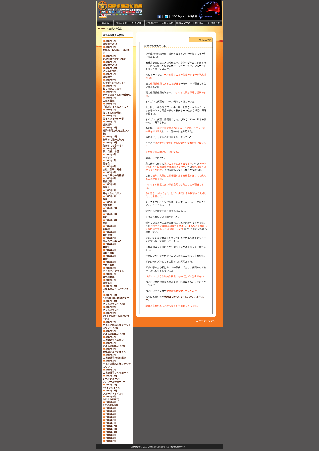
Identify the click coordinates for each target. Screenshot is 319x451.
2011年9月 (111, 435)
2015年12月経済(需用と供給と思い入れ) (116, 130)
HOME (105, 23)
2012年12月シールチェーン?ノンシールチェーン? (114, 378)
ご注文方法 (167, 23)
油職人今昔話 (183, 23)
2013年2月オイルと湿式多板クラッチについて (117, 364)
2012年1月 (111, 423)
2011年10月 (111, 432)
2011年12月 (111, 426)
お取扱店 (192, 16)
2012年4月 (111, 414)
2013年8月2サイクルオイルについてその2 (116, 316)
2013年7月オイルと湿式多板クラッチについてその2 (117, 325)
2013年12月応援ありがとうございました (117, 289)
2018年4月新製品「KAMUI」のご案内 (116, 50)
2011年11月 (111, 429)
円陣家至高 (121, 23)
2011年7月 (111, 441)
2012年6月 (111, 408)
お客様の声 (152, 23)
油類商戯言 (198, 23)
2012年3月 (111, 417)
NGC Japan (178, 16)
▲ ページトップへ (205, 321)
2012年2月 (111, 420)
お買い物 (136, 23)
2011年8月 (111, 438)
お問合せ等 (214, 23)
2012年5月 (111, 411)
